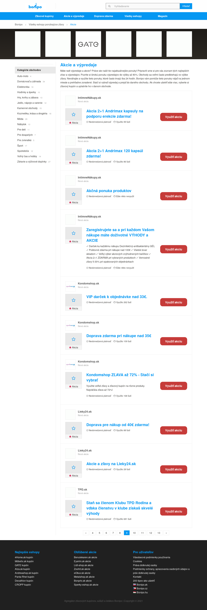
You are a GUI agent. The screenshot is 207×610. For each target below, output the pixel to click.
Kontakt (137, 576)
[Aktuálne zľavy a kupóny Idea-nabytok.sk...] (149, 44)
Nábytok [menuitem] (23, 124)
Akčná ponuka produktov (108, 190)
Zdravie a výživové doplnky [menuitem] (33, 161)
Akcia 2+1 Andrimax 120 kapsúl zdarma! (114, 153)
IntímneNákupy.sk (89, 98)
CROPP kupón (23, 584)
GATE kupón (21, 565)
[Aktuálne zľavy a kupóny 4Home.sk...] (28, 44)
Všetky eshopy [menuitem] (133, 16)
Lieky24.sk (85, 412)
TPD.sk (82, 489)
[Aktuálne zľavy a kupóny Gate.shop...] (88, 44)
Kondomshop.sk (88, 283)
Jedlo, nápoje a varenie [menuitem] (31, 102)
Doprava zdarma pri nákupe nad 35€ (118, 335)
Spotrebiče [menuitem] (25, 151)
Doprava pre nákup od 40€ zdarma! (117, 424)
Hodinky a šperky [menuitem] (28, 92)
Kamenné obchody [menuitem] (29, 108)
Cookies (137, 561)
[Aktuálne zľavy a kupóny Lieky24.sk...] (70, 415)
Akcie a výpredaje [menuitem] (74, 16)
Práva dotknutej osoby (145, 565)
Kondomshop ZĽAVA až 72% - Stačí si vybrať (120, 377)
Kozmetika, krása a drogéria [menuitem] (34, 113)
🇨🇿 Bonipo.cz (140, 588)
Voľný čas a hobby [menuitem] (29, 156)
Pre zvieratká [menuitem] (25, 140)
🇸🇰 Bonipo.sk (140, 584)
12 (150, 533)
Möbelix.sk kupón (24, 561)
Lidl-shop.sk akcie (83, 565)
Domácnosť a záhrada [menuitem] (31, 81)
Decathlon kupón (24, 580)
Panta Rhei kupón (24, 576)
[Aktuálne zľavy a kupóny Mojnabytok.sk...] (179, 44)
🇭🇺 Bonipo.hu (140, 592)
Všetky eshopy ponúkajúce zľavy (46, 24)
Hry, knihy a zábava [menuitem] (29, 97)
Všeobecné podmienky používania (151, 557)
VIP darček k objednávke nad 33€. (116, 296)
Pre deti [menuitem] (23, 129)
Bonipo (19, 24)
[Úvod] (35, 6)
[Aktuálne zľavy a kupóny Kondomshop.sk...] (70, 286)
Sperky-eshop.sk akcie (86, 584)
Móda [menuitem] (22, 119)
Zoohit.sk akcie (82, 569)
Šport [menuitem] (22, 145)
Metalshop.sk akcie (84, 576)
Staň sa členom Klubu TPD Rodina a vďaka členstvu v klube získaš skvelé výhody (119, 508)
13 (158, 533)
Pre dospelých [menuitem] (26, 135)
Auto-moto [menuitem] (24, 76)
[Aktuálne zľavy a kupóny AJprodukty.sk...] (119, 44)
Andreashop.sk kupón (26, 573)
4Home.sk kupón (24, 557)
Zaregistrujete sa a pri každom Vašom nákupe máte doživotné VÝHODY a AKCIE (120, 235)
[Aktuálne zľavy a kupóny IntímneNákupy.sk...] (70, 101)
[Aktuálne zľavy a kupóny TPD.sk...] (70, 492)
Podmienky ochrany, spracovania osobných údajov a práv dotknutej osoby (161, 571)
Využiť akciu (173, 117)
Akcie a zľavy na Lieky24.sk (111, 463)
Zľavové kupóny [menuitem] (44, 16)
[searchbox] (146, 6)
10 (134, 533)
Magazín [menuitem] (162, 16)
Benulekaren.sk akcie (85, 557)
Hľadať (186, 6)
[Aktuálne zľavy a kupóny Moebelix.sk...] (58, 44)
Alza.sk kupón (22, 569)
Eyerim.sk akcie (82, 561)
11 (142, 533)
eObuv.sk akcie (82, 573)
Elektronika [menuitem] (25, 87)
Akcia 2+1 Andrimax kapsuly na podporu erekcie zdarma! (114, 113)
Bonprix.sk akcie (83, 580)
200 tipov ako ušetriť (144, 580)
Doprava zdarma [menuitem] (103, 16)
